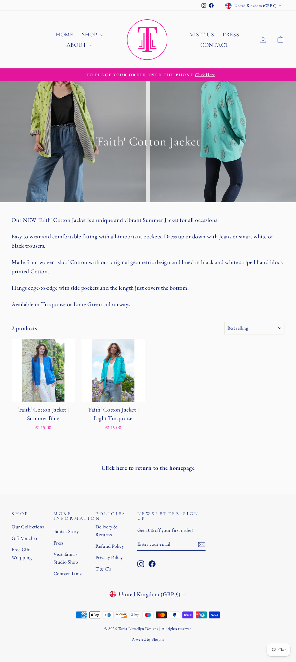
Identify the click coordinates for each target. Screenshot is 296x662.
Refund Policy (109, 546)
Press (231, 34)
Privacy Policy (109, 557)
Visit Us (202, 34)
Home (64, 34)
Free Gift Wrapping (22, 553)
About (77, 45)
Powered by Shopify (148, 639)
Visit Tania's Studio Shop (65, 558)
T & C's (103, 569)
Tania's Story (66, 531)
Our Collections (28, 526)
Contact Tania (67, 573)
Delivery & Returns (106, 530)
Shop (90, 34)
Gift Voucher (25, 538)
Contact (214, 45)
